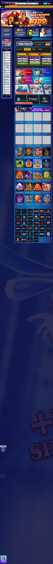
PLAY (23, 63)
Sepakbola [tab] (27, 49)
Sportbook (7, 6)
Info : (3, 8)
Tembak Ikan (42, 6)
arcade (22, 6)
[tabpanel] (34, 59)
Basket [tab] (34, 49)
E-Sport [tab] (40, 49)
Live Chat (30, 1)
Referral (46, 6)
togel (30, 6)
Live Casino (34, 6)
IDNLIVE (18, 6)
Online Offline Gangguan (6, 95)
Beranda (3, 6)
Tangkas (37, 6)
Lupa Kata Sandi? (45, 1)
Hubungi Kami (38, 1)
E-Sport (11, 6)
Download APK (23, 1)
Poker (26, 6)
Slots (15, 6)
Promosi (50, 6)
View (47, 42)
